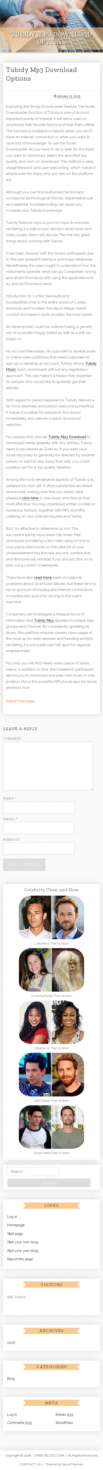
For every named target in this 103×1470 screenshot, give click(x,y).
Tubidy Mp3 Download (67, 437)
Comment (12, 738)
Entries (65, 1414)
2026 (11, 1343)
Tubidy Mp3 (44, 620)
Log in (12, 1217)
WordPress (64, 1423)
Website (11, 839)
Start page (15, 1234)
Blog (11, 1379)
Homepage (16, 1225)
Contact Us (30, 1464)
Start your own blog (22, 1242)
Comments (19, 1423)
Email (10, 819)
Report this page (20, 701)
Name (9, 798)
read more (43, 577)
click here (30, 498)
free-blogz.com (50, 1455)
